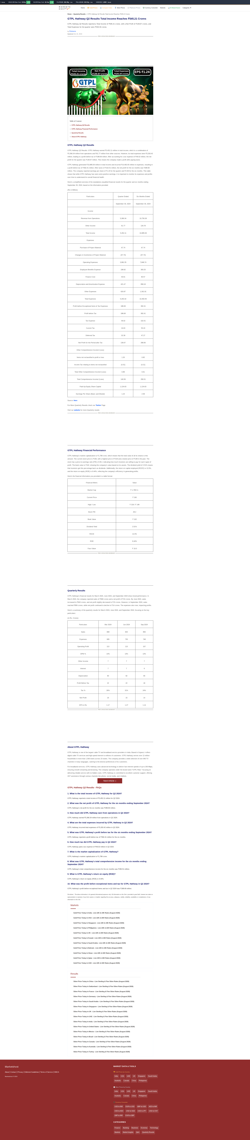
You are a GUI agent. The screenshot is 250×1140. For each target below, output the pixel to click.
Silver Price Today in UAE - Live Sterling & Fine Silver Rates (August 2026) (100, 1016)
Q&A (137, 1132)
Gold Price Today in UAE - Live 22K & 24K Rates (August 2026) (96, 963)
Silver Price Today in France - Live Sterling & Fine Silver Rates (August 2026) (101, 991)
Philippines (143, 1080)
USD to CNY (153, 1111)
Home (83, 8)
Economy (144, 1128)
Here (76, 400)
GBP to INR (119, 1115)
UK (134, 1076)
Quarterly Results (78, 133)
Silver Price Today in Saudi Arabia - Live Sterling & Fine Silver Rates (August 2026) (103, 1001)
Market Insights (128, 1132)
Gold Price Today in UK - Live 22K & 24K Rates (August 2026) (96, 933)
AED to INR (153, 1106)
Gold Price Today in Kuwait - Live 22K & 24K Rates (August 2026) (97, 938)
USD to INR (119, 1106)
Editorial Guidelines (32, 1072)
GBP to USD (141, 1106)
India (116, 1076)
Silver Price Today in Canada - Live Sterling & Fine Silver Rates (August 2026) (101, 1042)
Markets (162, 8)
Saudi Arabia (152, 1076)
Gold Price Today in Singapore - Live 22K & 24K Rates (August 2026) (98, 923)
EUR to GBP (129, 1115)
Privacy (20, 1072)
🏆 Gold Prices (92, 8)
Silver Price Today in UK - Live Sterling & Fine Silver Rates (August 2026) (100, 1011)
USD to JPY (142, 1111)
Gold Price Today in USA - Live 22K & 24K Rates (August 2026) (96, 918)
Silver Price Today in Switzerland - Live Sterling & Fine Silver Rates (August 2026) (103, 986)
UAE (128, 1076)
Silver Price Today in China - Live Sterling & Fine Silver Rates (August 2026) (101, 981)
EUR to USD (130, 1106)
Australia (118, 1080)
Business (135, 1128)
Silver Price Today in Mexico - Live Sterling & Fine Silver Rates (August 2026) (101, 1031)
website (77, 410)
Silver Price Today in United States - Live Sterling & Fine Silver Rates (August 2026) (104, 1026)
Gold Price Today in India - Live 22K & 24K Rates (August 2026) (96, 913)
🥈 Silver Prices (120, 8)
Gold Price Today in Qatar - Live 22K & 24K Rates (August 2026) (96, 958)
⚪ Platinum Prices (133, 8)
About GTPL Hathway (79, 136)
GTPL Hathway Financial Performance (85, 129)
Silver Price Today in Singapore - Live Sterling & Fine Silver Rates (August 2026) (102, 1006)
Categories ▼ (187, 8)
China (134, 1080)
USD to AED (119, 1111)
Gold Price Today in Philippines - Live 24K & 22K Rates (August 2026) (99, 928)
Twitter (98, 405)
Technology (154, 1128)
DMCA (56, 1072)
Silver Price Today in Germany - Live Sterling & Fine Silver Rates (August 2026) (102, 996)
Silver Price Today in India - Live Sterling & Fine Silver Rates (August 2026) (100, 1021)
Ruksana (72, 31)
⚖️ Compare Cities (106, 8)
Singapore (141, 1076)
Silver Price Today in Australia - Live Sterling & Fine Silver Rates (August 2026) (102, 1046)
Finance (117, 1128)
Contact (13, 1072)
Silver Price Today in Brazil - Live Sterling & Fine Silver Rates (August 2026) (101, 1037)
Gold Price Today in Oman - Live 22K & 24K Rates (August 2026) (97, 953)
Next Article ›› (109, 781)
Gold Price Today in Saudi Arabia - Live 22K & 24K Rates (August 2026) (99, 943)
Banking (126, 1128)
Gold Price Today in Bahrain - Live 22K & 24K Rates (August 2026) (97, 948)
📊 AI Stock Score (174, 8)
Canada (126, 1080)
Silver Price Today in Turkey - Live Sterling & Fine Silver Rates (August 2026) (101, 1052)
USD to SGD (130, 1111)
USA (122, 1076)
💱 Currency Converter (150, 8)
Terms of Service (46, 1072)
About (7, 1072)
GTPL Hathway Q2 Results (81, 125)
